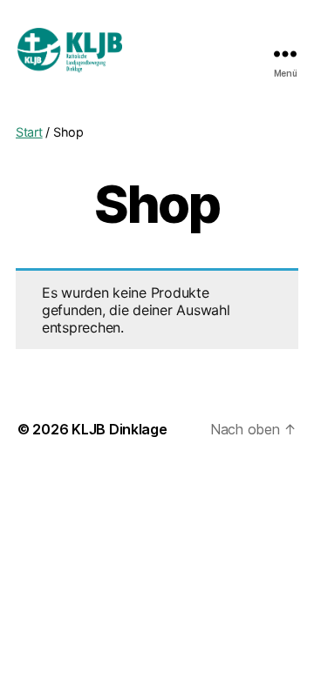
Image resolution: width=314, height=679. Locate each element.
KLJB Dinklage (119, 429)
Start (29, 131)
